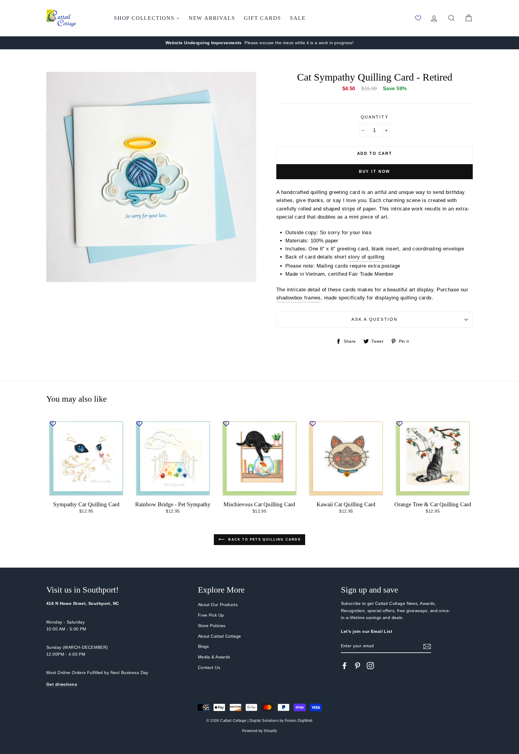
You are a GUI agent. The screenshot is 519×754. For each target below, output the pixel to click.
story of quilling (366, 257)
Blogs (203, 646)
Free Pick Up (211, 615)
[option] (259, 42)
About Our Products (218, 604)
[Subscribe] (427, 646)
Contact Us (209, 667)
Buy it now (374, 171)
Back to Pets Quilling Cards (264, 539)
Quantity (375, 117)
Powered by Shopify (259, 731)
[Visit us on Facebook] (344, 665)
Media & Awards (214, 656)
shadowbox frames (298, 298)
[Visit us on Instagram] (370, 665)
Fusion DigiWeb (299, 721)
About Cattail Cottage (219, 636)
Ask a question (374, 319)
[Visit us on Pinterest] (357, 665)
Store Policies (212, 625)
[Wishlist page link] (418, 18)
